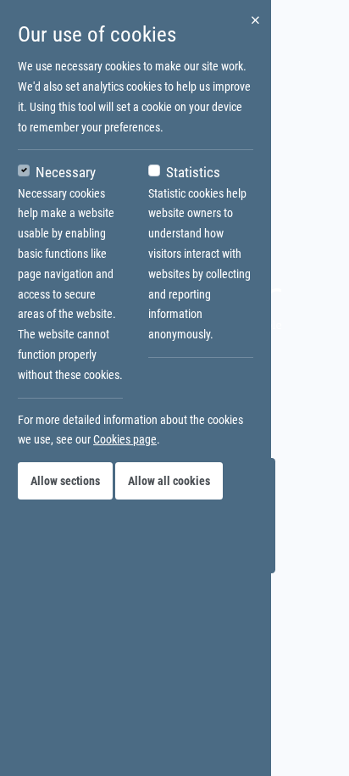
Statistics (193, 172)
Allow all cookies (169, 481)
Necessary (66, 172)
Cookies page (125, 439)
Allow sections (65, 481)
